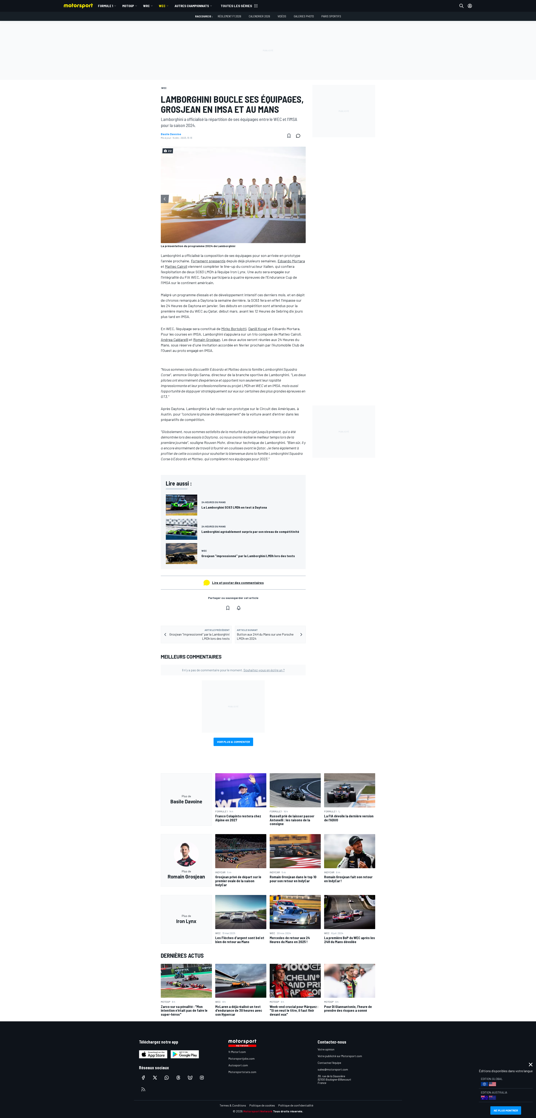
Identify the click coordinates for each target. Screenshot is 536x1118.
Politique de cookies (262, 1105)
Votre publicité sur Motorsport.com (340, 1056)
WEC (162, 6)
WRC (146, 6)
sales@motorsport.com (333, 1069)
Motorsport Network (257, 1111)
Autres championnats (192, 6)
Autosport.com (238, 1065)
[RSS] (143, 1089)
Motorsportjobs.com (241, 1058)
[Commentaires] (299, 136)
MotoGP (128, 6)
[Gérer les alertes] (238, 608)
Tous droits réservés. (288, 1111)
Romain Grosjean (206, 339)
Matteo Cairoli (176, 266)
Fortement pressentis (208, 261)
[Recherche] (461, 6)
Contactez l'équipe (329, 1062)
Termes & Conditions (233, 1105)
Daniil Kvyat (257, 328)
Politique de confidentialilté (295, 1105)
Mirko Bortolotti (233, 328)
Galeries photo (304, 16)
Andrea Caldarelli (174, 339)
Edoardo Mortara (291, 261)
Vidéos (282, 16)
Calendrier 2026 (259, 16)
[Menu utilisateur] (470, 6)
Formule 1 (105, 6)
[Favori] (289, 136)
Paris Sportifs (331, 16)
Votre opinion (326, 1049)
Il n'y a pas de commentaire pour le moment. (233, 670)
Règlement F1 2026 (229, 16)
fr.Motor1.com (237, 1052)
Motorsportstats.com (242, 1072)
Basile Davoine (171, 134)
